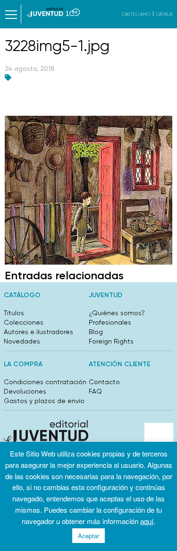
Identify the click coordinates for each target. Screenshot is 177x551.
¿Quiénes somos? (117, 313)
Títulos (14, 313)
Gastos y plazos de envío (44, 401)
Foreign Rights (111, 341)
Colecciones (23, 322)
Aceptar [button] (88, 535)
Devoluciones (25, 391)
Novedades (22, 341)
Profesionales (110, 322)
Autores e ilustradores (38, 332)
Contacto (104, 382)
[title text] (53, 12)
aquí (146, 521)
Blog (96, 332)
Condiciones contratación (45, 382)
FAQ (95, 391)
